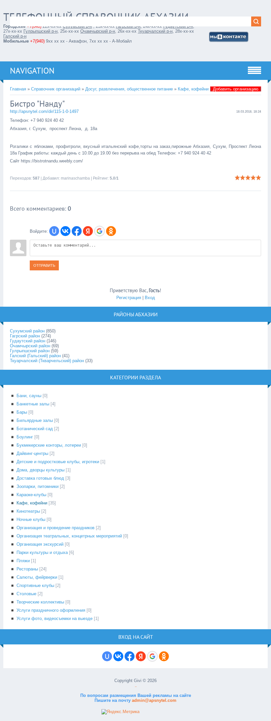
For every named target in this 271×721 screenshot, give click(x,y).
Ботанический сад (35, 428)
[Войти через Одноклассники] (111, 231)
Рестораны (27, 568)
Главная (18, 88)
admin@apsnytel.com (153, 700)
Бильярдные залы (35, 420)
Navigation (32, 70)
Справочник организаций (55, 88)
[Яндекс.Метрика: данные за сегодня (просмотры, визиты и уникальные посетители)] (120, 711)
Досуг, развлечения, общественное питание (129, 88)
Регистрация (128, 297)
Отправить (44, 265)
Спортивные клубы (35, 585)
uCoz (135, 686)
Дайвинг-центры (32, 453)
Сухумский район (27, 330)
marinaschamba (75, 178)
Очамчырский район (30, 345)
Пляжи (23, 560)
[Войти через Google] (99, 231)
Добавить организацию (235, 88)
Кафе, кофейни (193, 88)
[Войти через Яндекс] (88, 231)
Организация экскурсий (40, 544)
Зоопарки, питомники (37, 486)
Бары (22, 412)
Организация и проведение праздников (56, 527)
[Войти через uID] (54, 231)
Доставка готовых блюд (40, 478)
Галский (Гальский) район (35, 355)
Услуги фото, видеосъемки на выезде (55, 618)
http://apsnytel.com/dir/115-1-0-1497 (44, 111)
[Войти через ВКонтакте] (65, 231)
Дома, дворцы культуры (40, 469)
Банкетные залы (33, 403)
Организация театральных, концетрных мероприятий (69, 535)
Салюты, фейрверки (37, 577)
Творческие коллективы (40, 602)
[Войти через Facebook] (77, 231)
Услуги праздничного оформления (51, 610)
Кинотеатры (28, 511)
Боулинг (25, 436)
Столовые (26, 593)
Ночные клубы (31, 519)
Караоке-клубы (31, 494)
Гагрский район (25, 335)
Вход (150, 297)
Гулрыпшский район (30, 350)
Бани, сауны (29, 395)
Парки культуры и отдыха (42, 552)
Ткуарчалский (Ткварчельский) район (47, 360)
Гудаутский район (27, 340)
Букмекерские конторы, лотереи (49, 445)
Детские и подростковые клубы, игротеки (58, 461)
